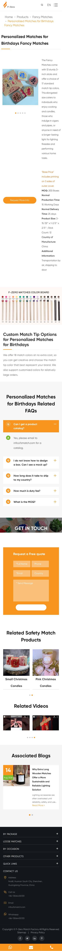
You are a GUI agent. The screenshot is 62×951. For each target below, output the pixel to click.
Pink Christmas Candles (46, 682)
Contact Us (10, 871)
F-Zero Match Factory (27, 929)
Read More (38, 805)
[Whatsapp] (10, 947)
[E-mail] (31, 947)
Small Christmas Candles (16, 682)
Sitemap (21, 932)
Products (22, 17)
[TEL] (51, 947)
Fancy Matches (42, 17)
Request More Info (19, 200)
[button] (29, 695)
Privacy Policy (38, 932)
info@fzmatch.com (16, 907)
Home (9, 17)
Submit (31, 607)
